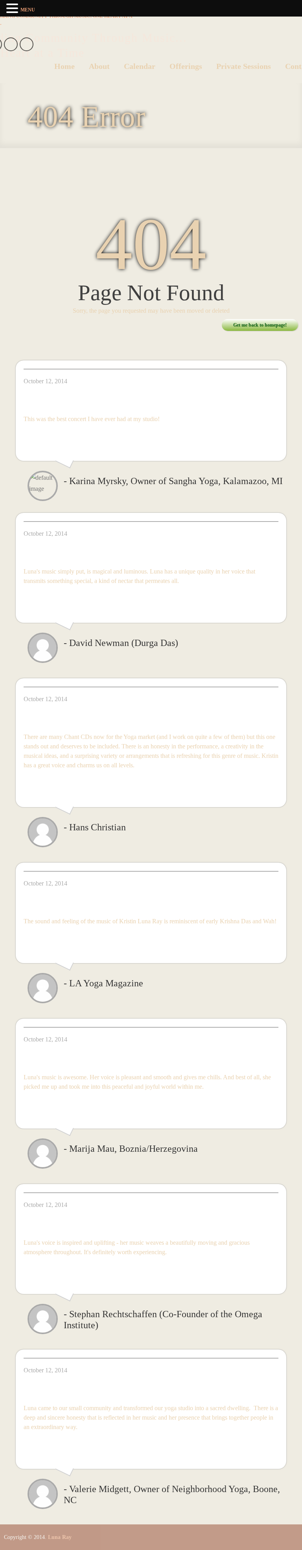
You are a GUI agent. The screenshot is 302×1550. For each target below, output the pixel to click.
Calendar (139, 66)
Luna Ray (60, 1537)
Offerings (185, 66)
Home (64, 66)
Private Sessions (243, 66)
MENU (27, 10)
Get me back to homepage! (260, 325)
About (99, 66)
